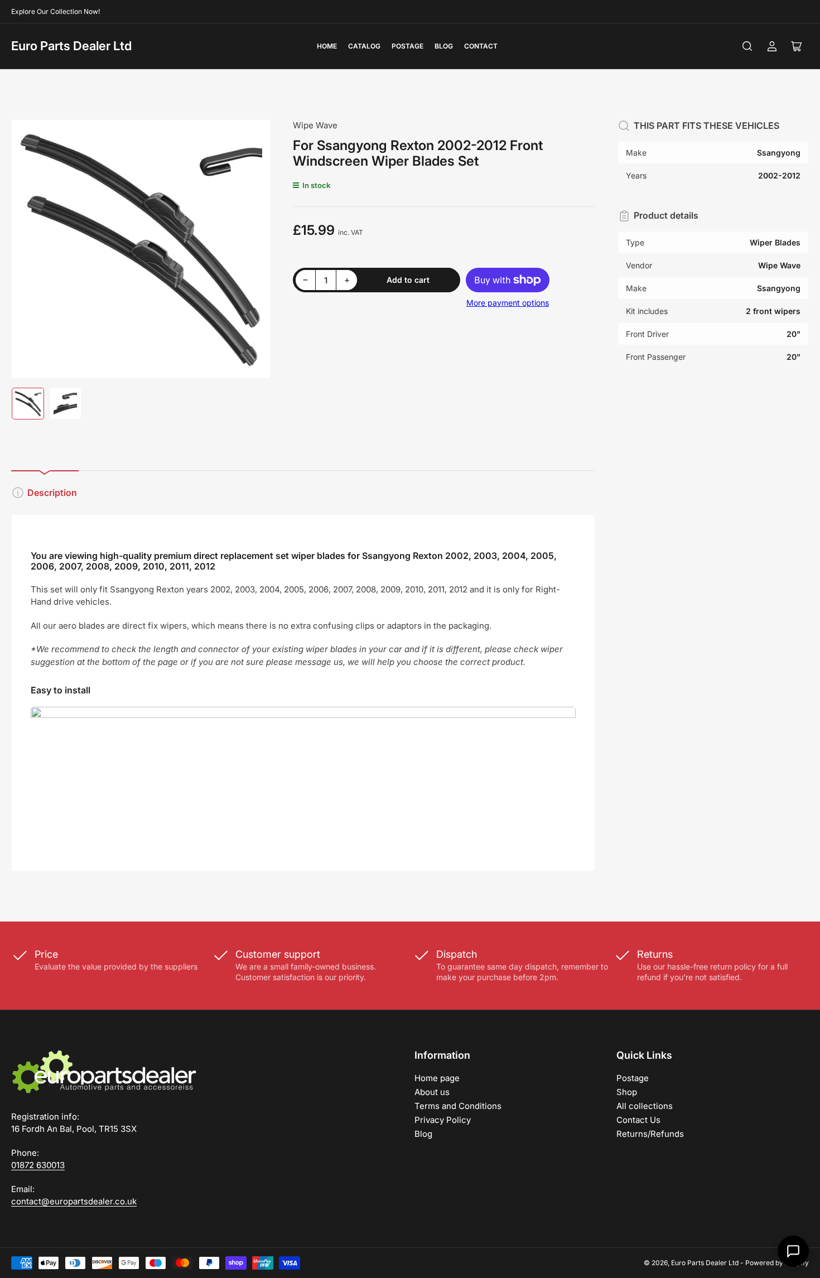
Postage (407, 46)
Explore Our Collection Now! (55, 11)
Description (52, 492)
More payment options (507, 302)
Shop (626, 1092)
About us (432, 1092)
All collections (644, 1106)
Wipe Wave (315, 125)
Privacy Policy (442, 1120)
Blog (444, 46)
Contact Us (638, 1120)
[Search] (747, 46)
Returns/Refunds (650, 1134)
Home (327, 46)
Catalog (364, 46)
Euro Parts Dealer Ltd (71, 45)
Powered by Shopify (777, 1262)
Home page (437, 1078)
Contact (481, 46)
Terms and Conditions (457, 1106)
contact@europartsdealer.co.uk (74, 1201)
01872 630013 (38, 1165)
